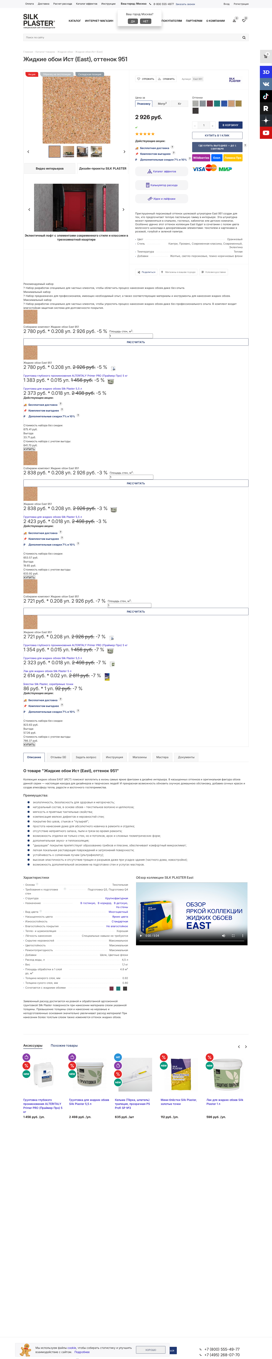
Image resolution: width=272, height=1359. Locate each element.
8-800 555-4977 (164, 4)
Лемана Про (233, 157)
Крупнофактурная (116, 898)
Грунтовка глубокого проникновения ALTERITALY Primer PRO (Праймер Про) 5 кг (75, 375)
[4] (149, 134)
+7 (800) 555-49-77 (222, 1349)
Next (124, 152)
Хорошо (150, 1349)
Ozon (216, 157)
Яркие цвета (120, 916)
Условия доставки (215, 272)
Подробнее (82, 1352)
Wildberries (201, 157)
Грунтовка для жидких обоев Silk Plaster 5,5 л (52, 388)
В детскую (120, 903)
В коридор (104, 903)
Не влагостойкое (117, 926)
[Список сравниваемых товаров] (235, 22)
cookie (72, 1347)
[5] (153, 134)
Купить (29, 449)
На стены (122, 907)
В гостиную (87, 903)
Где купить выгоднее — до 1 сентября (217, 147)
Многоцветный (118, 911)
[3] (145, 134)
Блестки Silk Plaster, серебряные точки (48, 684)
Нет (145, 21)
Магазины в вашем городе (180, 272)
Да (133, 21)
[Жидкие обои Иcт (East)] (76, 109)
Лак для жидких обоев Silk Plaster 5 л (47, 671)
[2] (141, 134)
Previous (28, 152)
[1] (137, 134)
